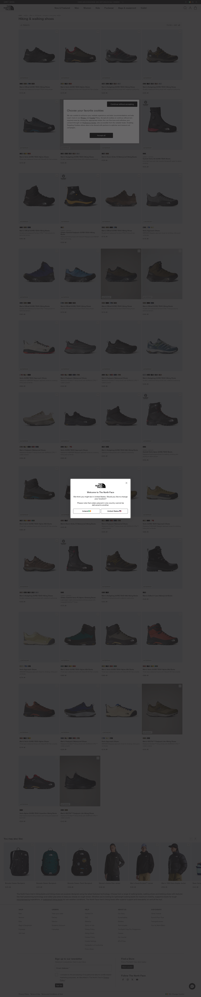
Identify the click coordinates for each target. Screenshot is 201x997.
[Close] (126, 483)
